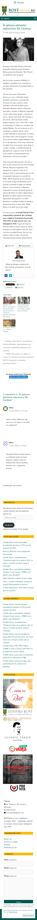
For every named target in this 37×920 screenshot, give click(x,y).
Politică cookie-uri (13, 912)
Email (10, 867)
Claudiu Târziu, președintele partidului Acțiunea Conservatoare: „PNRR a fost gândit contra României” (17, 572)
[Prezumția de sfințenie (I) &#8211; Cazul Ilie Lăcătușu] (9, 323)
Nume (10, 859)
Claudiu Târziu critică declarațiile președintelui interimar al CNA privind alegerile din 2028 (17, 545)
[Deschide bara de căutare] (35, 18)
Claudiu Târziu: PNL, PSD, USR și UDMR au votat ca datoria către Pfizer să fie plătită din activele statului (17, 648)
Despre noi (8, 839)
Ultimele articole (25, 246)
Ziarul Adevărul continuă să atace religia (17, 578)
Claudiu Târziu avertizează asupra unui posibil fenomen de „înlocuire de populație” (17, 664)
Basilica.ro (7, 97)
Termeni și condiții (10, 841)
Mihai (11, 407)
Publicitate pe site (10, 847)
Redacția (7, 844)
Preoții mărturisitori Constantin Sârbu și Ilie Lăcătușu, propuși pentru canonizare (24, 308)
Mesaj (10, 876)
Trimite (18, 902)
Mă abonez (8, 525)
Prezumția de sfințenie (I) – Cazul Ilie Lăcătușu (9, 329)
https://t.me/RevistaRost (18, 377)
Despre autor (10, 246)
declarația (9, 80)
